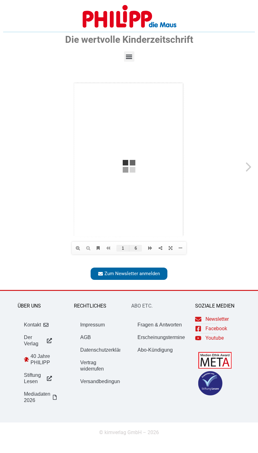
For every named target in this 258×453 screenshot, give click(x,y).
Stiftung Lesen (32, 378)
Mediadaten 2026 (37, 397)
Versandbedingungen (100, 381)
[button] (129, 56)
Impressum (92, 324)
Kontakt (32, 324)
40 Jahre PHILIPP (40, 359)
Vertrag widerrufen (92, 365)
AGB (85, 337)
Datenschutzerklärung (100, 350)
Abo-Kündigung (155, 350)
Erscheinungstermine (161, 337)
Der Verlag (31, 340)
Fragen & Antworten (159, 324)
